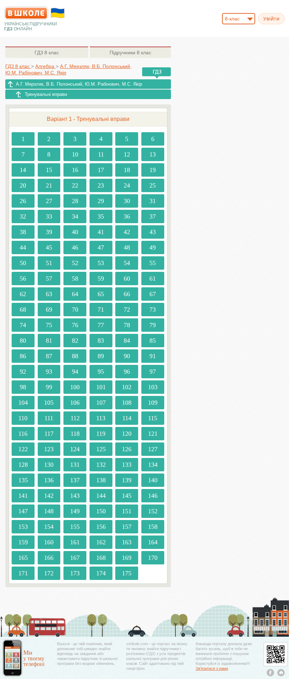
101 (101, 387)
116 (22, 433)
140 (153, 480)
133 (126, 464)
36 (127, 216)
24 (127, 185)
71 (101, 309)
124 (75, 449)
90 (127, 356)
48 (127, 247)
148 (49, 511)
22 (75, 185)
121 (153, 433)
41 (101, 231)
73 (152, 309)
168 (101, 557)
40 (75, 231)
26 (23, 200)
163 (126, 542)
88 (75, 356)
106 (75, 402)
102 (126, 387)
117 (49, 433)
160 (49, 542)
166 (49, 557)
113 (100, 418)
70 (75, 309)
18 (127, 169)
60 (127, 278)
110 (22, 418)
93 (49, 371)
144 (101, 495)
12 (127, 154)
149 (75, 511)
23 (101, 185)
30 (127, 200)
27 (49, 200)
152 (153, 511)
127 (153, 449)
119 (100, 433)
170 (153, 557)
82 (75, 340)
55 (152, 263)
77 (101, 325)
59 (101, 278)
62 (23, 294)
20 (23, 185)
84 (127, 340)
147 (23, 511)
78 (127, 325)
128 (23, 464)
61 (152, 278)
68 (23, 309)
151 (126, 511)
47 (101, 247)
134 (153, 464)
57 (49, 278)
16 (75, 169)
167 (75, 557)
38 (23, 231)
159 (23, 542)
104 (23, 402)
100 (75, 387)
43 (152, 231)
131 (75, 464)
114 (126, 418)
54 (127, 263)
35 (101, 216)
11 (101, 154)
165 (23, 557)
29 (101, 200)
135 (23, 480)
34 (75, 216)
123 (49, 449)
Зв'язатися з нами (212, 668)
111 (48, 418)
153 (23, 526)
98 (23, 387)
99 (49, 387)
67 (152, 294)
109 (153, 402)
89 (101, 356)
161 (75, 542)
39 (49, 231)
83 (101, 340)
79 (152, 325)
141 (23, 495)
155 (75, 526)
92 (23, 371)
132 (101, 464)
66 (127, 294)
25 (152, 185)
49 (152, 247)
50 (23, 263)
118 (75, 433)
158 (153, 526)
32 (23, 216)
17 (101, 169)
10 (75, 154)
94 (75, 371)
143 (75, 495)
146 (153, 495)
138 (101, 480)
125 (101, 449)
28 (75, 200)
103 (153, 387)
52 (75, 263)
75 (49, 325)
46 (75, 247)
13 (152, 154)
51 (49, 263)
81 (49, 340)
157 (126, 526)
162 (101, 542)
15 (49, 169)
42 (127, 231)
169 (126, 557)
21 (49, 185)
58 (75, 278)
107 (101, 402)
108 (126, 402)
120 (126, 433)
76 (75, 325)
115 (152, 418)
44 (23, 247)
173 (75, 573)
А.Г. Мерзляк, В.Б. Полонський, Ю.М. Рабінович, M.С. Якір (79, 84)
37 (152, 216)
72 (127, 309)
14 (23, 169)
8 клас (47, 52)
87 (49, 356)
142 (49, 495)
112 (75, 418)
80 (23, 340)
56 (23, 278)
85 (152, 340)
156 (101, 526)
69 (49, 309)
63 (49, 294)
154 (49, 526)
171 (23, 573)
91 (152, 356)
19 (152, 169)
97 (152, 371)
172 (49, 573)
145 (126, 495)
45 (49, 247)
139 (126, 480)
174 (101, 573)
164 (153, 542)
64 (75, 294)
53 (101, 263)
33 (49, 216)
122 (23, 449)
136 (49, 480)
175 (126, 573)
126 (126, 449)
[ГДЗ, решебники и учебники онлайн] (26, 13)
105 (49, 402)
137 (75, 480)
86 (23, 356)
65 (101, 294)
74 (23, 325)
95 (101, 371)
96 (127, 371)
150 (101, 511)
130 (49, 464)
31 (152, 200)
